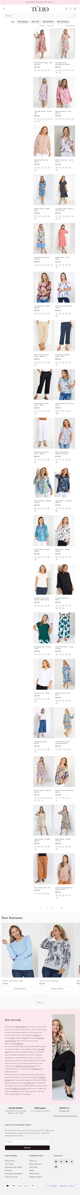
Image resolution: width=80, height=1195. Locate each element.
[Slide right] (44, 997)
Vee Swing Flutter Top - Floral (64, 306)
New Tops (35, 22)
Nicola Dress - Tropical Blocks (42, 791)
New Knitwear (62, 22)
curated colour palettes (24, 1066)
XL (65, 749)
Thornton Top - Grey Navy (49, 981)
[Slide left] (36, 997)
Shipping (8, 1170)
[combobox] (40, 16)
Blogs (31, 1170)
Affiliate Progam (35, 1177)
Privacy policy (71, 1185)
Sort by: (42, 25)
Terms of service (63, 1185)
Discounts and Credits (13, 1167)
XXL (57, 413)
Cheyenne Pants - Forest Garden (64, 647)
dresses (36, 1035)
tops (12, 1038)
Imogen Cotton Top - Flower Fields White (42, 599)
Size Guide (9, 1164)
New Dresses (23, 22)
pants (25, 1038)
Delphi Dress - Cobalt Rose (42, 209)
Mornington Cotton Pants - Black (41, 404)
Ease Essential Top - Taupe (41, 160)
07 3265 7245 (64, 1111)
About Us (33, 1161)
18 (48, 70)
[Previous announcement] (4, 2)
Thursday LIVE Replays (14, 1174)
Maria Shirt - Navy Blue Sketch (64, 501)
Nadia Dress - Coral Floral (62, 258)
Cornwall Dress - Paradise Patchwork (62, 63)
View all (40, 1002)
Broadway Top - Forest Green (42, 647)
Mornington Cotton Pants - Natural (41, 355)
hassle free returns (19, 1088)
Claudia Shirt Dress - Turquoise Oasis (63, 742)
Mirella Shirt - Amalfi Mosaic (42, 550)
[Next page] (67, 908)
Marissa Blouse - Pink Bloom (63, 112)
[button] (4, 9)
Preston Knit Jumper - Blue (12, 981)
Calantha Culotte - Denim (41, 742)
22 (38, 121)
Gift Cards (33, 1167)
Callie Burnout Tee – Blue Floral (64, 404)
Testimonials (34, 1174)
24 (63, 608)
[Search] (74, 16)
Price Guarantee (11, 1177)
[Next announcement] (76, 2)
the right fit (28, 1083)
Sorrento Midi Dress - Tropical (42, 258)
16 (45, 70)
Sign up (27, 1148)
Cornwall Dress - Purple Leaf (43, 112)
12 (38, 70)
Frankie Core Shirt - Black (62, 599)
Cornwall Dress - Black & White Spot (64, 209)
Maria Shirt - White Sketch (62, 550)
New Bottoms (48, 22)
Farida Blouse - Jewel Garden (42, 306)
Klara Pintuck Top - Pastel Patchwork (62, 452)
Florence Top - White (42, 693)
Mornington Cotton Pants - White (41, 452)
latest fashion (20, 1027)
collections (36, 1069)
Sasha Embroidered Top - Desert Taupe (64, 888)
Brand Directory (35, 1164)
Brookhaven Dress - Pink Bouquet (43, 63)
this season (18, 1044)
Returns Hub (10, 1161)
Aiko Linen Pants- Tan (42, 888)
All (13, 22)
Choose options (20, 989)
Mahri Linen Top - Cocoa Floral (64, 160)
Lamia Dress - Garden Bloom (42, 839)
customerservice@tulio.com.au (65, 1116)
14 (42, 70)
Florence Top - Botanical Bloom (64, 791)
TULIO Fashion (53, 1185)
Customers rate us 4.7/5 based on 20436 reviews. (45, 1194)
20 (56, 72)
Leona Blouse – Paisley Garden (42, 501)
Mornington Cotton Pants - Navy (62, 355)
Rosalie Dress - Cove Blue (63, 693)
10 (35, 70)
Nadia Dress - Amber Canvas (63, 839)
